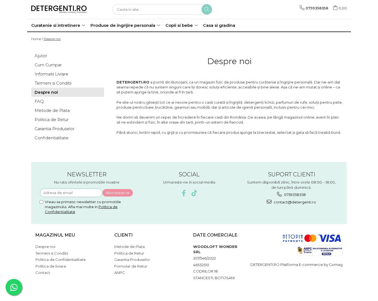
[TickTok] (194, 193)
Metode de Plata (52, 110)
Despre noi (52, 39)
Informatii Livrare (51, 74)
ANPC (119, 272)
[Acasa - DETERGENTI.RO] (59, 9)
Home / (37, 39)
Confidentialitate (52, 137)
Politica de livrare (50, 266)
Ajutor (41, 55)
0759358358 (294, 194)
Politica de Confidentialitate (60, 259)
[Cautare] (206, 9)
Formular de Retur (130, 266)
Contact (42, 272)
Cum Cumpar (48, 64)
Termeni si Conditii (53, 83)
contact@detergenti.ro (294, 202)
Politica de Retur (52, 119)
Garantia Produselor (54, 128)
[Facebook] (184, 193)
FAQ (39, 101)
